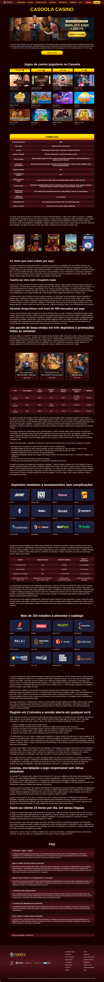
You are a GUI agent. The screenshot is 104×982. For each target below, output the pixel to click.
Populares (19, 70)
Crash (61, 70)
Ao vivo (40, 70)
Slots (82, 70)
